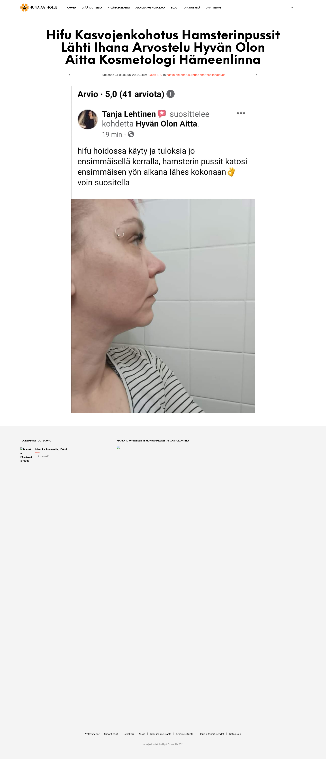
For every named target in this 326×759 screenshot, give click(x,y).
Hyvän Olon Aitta (119, 8)
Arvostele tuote (184, 733)
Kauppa (71, 8)
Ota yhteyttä (192, 8)
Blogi (174, 8)
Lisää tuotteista (92, 8)
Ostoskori (128, 733)
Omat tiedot (213, 8)
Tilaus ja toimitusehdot (211, 733)
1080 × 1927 (154, 75)
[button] (290, 7)
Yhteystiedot (92, 733)
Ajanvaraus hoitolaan (150, 8)
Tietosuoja (235, 733)
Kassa (142, 733)
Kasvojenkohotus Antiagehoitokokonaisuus (195, 75)
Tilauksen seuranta (160, 733)
